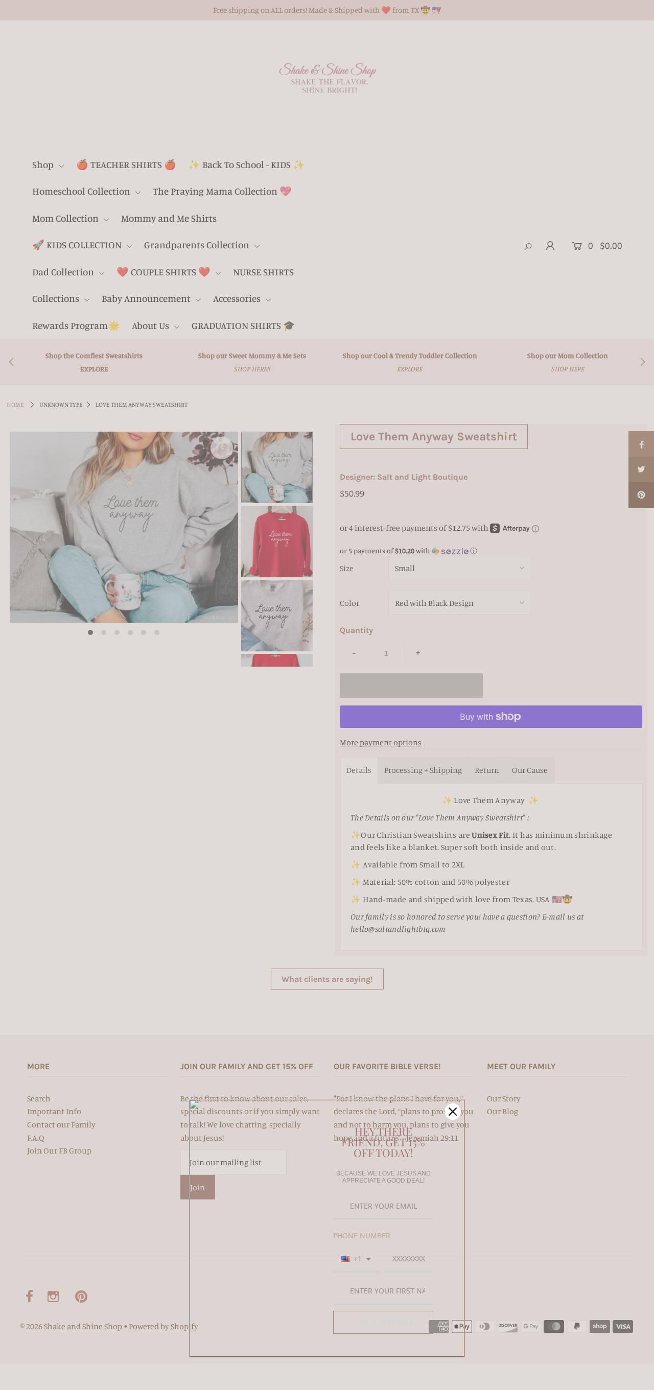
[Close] (452, 1111)
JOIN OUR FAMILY (383, 1322)
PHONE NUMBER (361, 1235)
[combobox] (356, 1259)
